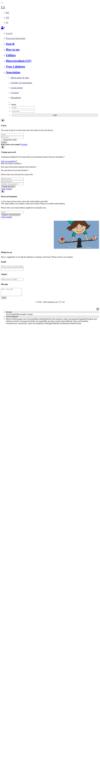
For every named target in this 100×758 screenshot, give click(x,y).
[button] (50, 7)
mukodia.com (12, 223)
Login (55, 115)
